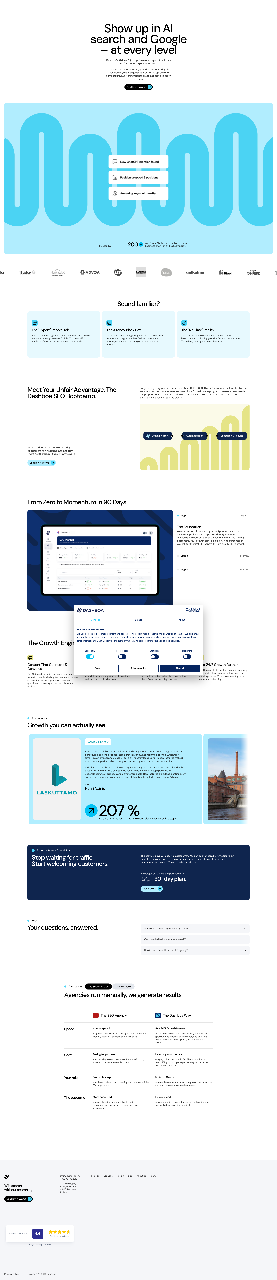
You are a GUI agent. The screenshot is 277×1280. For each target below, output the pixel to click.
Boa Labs (108, 1175)
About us (141, 1175)
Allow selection (138, 668)
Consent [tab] (95, 620)
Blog (130, 1175)
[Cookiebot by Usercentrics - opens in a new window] (187, 610)
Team (153, 1175)
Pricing (120, 1175)
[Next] (244, 779)
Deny (97, 668)
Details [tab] (138, 620)
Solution (95, 1175)
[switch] (122, 656)
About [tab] (182, 620)
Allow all (180, 668)
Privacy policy (11, 1274)
